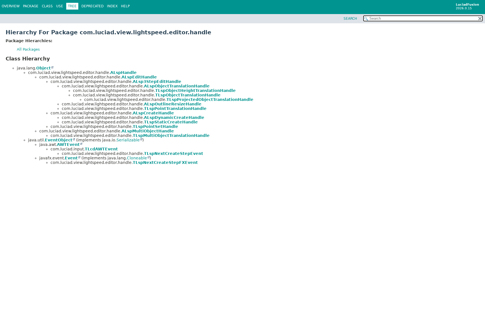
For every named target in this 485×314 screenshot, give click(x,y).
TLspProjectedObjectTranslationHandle (209, 99)
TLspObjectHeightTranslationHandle (195, 90)
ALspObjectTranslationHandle (177, 86)
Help (125, 6)
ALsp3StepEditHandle (157, 81)
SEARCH (350, 19)
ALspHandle (123, 72)
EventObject (58, 140)
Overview (11, 6)
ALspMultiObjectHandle (148, 131)
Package (30, 6)
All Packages (28, 49)
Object (43, 68)
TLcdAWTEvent (101, 149)
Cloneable (137, 158)
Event (71, 158)
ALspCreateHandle (153, 113)
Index (112, 6)
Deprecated (92, 6)
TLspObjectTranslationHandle (188, 95)
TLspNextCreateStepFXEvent (165, 162)
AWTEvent (68, 144)
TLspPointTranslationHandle (175, 108)
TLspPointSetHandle (155, 126)
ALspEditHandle (139, 77)
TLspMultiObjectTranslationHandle (171, 135)
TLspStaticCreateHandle (171, 122)
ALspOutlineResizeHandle (173, 104)
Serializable (128, 140)
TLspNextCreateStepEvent (173, 153)
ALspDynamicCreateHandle (174, 117)
